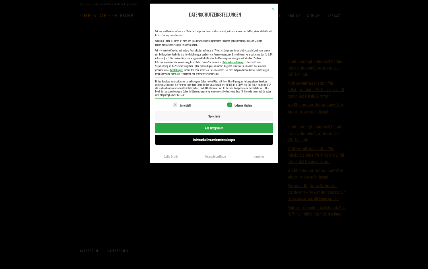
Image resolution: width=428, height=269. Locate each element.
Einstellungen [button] (176, 70)
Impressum (259, 156)
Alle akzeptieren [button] (214, 127)
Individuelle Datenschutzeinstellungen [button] (214, 139)
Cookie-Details (171, 156)
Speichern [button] (214, 116)
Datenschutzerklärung (232, 62)
